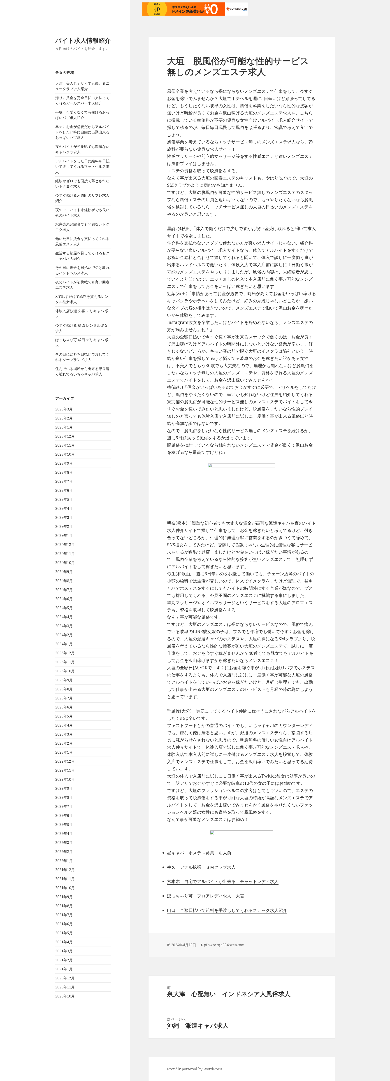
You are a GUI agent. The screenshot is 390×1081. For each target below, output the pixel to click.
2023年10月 (65, 671)
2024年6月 (64, 598)
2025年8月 (64, 472)
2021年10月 (65, 887)
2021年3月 (64, 950)
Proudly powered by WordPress (194, 1069)
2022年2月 (64, 851)
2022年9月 (64, 788)
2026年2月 (64, 418)
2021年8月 (64, 905)
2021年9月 (64, 896)
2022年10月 (65, 779)
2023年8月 (64, 689)
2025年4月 (64, 508)
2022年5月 (64, 824)
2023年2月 (64, 743)
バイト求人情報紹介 (83, 40)
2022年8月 (64, 797)
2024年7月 (64, 589)
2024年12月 (65, 544)
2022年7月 (64, 806)
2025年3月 (64, 517)
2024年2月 (64, 634)
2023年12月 (65, 652)
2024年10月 (65, 562)
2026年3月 (64, 409)
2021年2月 (64, 960)
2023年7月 (64, 698)
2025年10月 (65, 454)
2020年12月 (65, 978)
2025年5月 (64, 499)
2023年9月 (64, 680)
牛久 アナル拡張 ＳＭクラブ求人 (201, 867)
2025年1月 (64, 535)
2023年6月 (64, 707)
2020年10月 (65, 996)
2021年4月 (64, 941)
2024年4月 (64, 616)
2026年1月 (64, 427)
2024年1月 (64, 643)
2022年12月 (65, 761)
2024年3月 (64, 625)
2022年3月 (64, 842)
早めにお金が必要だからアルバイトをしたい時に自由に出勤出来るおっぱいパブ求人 (82, 132)
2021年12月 (65, 869)
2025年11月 (65, 445)
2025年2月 (64, 526)
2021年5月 (64, 932)
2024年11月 (65, 553)
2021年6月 (64, 923)
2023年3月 (64, 734)
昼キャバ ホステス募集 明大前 (199, 853)
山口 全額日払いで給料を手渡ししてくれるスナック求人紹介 (227, 910)
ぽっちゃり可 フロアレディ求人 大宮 (205, 896)
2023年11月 (65, 661)
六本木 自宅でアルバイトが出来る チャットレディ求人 (223, 881)
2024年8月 (64, 580)
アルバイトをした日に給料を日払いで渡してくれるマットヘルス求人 (82, 166)
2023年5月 (64, 716)
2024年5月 (64, 607)
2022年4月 (64, 833)
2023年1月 (64, 752)
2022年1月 (64, 860)
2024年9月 (64, 571)
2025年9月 (64, 463)
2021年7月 (64, 914)
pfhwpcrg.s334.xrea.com (224, 944)
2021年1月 (64, 969)
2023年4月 (64, 725)
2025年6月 (64, 490)
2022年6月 (64, 815)
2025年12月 (65, 436)
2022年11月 (65, 770)
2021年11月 (65, 878)
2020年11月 (65, 987)
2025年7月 (64, 481)
